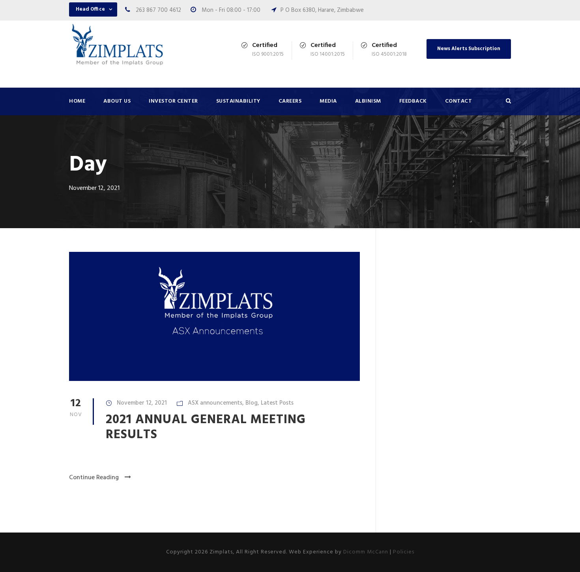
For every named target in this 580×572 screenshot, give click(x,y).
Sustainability (238, 101)
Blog (251, 403)
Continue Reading (94, 478)
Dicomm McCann (365, 552)
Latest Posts (277, 403)
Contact (458, 101)
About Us (117, 101)
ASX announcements (215, 403)
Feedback (413, 101)
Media (328, 101)
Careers (290, 101)
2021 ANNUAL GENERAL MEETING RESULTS (206, 427)
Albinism (368, 101)
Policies (403, 552)
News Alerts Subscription (468, 49)
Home (77, 101)
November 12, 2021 (142, 403)
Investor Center (173, 101)
